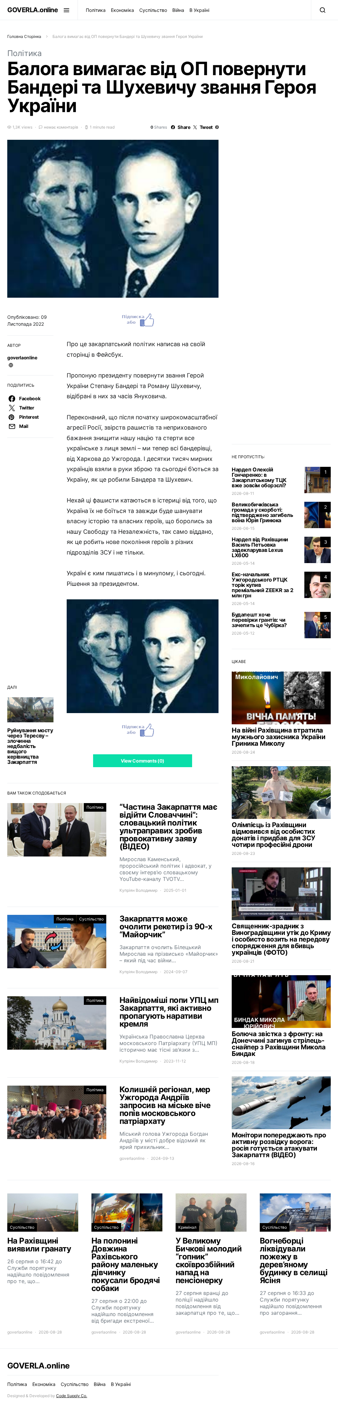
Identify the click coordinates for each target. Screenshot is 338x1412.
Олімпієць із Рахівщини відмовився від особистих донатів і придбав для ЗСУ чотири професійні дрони (273, 835)
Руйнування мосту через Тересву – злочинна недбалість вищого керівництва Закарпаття (30, 746)
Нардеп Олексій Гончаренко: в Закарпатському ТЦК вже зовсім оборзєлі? (259, 477)
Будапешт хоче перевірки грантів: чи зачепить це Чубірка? (259, 619)
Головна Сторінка (24, 36)
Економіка (122, 10)
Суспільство (153, 10)
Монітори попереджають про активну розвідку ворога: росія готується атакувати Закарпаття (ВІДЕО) (279, 1145)
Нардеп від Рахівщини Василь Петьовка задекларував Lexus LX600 (260, 547)
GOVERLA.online (32, 10)
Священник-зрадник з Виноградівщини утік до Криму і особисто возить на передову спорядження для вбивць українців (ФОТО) (281, 939)
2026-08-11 (243, 493)
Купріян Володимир (138, 890)
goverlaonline (22, 357)
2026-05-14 (243, 563)
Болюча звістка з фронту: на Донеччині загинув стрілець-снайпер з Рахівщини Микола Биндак (278, 1044)
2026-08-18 (243, 1062)
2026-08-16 (243, 1163)
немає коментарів (61, 127)
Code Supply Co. (71, 1395)
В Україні (199, 10)
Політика (96, 10)
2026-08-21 (243, 961)
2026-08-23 (243, 853)
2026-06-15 (243, 528)
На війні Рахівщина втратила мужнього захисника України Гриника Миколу (278, 736)
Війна (178, 10)
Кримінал (187, 1227)
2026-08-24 (243, 752)
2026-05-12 (243, 633)
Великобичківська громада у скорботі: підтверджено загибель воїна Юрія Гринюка (262, 512)
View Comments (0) (142, 761)
